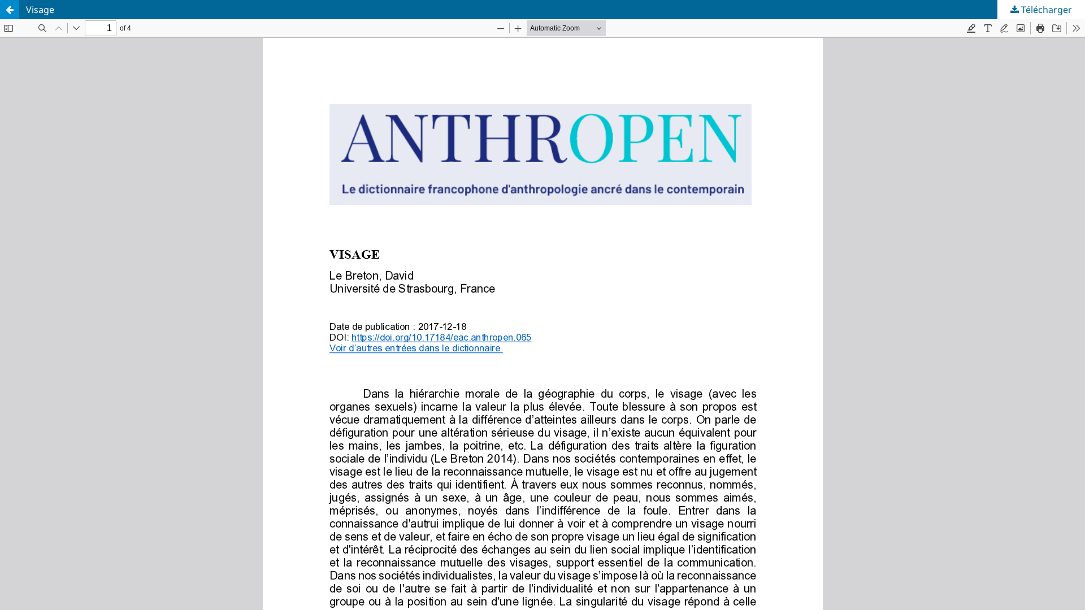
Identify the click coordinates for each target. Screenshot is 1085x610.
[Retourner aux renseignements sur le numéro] (9, 9)
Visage (40, 9)
